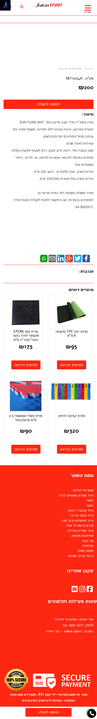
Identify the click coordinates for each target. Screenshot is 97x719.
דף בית (89, 68)
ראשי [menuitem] (89, 500)
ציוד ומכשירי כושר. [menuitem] (79, 510)
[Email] (52, 258)
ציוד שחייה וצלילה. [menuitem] (79, 530)
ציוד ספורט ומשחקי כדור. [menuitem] (75, 495)
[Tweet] (77, 258)
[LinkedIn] (61, 258)
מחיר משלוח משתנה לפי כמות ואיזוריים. (65, 193)
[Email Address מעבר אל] (75, 590)
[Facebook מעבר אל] (90, 590)
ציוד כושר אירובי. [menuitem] (81, 515)
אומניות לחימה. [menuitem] (82, 490)
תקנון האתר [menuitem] (85, 550)
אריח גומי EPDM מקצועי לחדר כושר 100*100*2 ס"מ (26, 335)
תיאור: (87, 114)
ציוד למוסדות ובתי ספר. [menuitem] (76, 520)
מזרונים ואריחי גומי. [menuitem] (79, 525)
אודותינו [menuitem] (87, 545)
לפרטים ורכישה (71, 365)
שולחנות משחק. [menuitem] (82, 535)
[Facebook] (86, 258)
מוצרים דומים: (80, 289)
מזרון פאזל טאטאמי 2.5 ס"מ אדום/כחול (25, 417)
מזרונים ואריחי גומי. (69, 68)
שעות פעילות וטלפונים (72, 601)
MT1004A (74, 78)
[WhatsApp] (44, 258)
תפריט (87, 12)
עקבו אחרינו (80, 571)
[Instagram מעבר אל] (82, 590)
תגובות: (86, 271)
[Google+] (69, 258)
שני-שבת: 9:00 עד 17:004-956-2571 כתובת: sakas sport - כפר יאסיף (69, 625)
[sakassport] (48, 5)
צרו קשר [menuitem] (87, 540)
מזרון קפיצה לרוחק (71, 415)
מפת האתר (82, 475)
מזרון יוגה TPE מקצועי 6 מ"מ (71, 333)
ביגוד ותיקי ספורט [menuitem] (80, 555)
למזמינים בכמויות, (80, 200)
